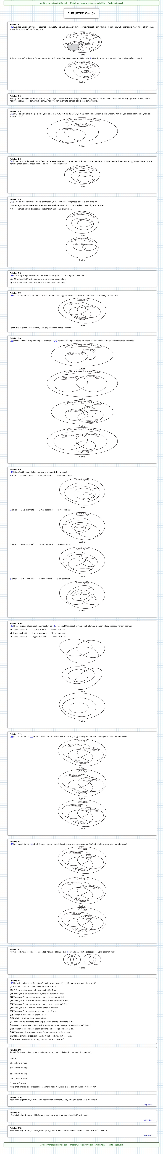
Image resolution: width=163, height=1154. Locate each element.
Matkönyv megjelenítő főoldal (53, 3)
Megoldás (148, 1104)
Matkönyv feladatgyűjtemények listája (87, 3)
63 (12, 27)
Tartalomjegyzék (116, 3)
